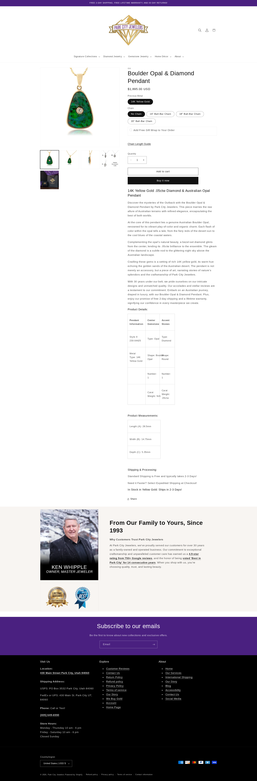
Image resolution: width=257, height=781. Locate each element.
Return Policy (114, 677)
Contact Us (113, 673)
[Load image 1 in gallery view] (49, 159)
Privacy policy (107, 774)
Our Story (112, 694)
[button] (86, 56)
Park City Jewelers (56, 775)
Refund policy (114, 681)
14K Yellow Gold (140, 101)
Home (169, 668)
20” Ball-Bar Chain (141, 121)
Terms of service (116, 690)
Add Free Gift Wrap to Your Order (154, 130)
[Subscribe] (153, 644)
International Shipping (179, 677)
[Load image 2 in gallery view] (70, 159)
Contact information (144, 774)
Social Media (173, 698)
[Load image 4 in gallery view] (110, 159)
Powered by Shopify (74, 775)
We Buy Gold (114, 698)
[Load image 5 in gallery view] (49, 180)
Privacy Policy (115, 686)
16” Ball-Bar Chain (160, 114)
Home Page (113, 707)
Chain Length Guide (139, 144)
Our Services (173, 673)
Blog (168, 686)
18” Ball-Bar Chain (190, 114)
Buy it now (163, 180)
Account (111, 703)
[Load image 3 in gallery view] (90, 159)
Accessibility (173, 690)
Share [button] (133, 499)
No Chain (136, 114)
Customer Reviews (118, 668)
